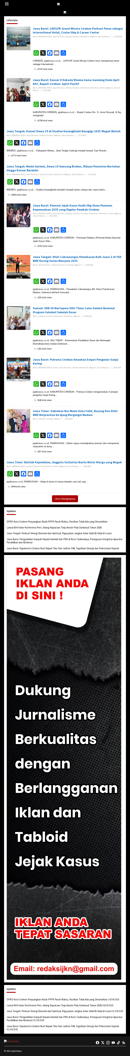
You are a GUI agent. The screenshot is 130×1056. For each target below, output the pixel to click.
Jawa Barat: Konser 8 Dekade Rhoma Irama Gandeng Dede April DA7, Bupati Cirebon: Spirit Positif (76, 82)
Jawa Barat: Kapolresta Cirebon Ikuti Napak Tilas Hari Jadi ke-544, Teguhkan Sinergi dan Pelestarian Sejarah (63, 548)
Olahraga (84, 213)
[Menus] (6, 4)
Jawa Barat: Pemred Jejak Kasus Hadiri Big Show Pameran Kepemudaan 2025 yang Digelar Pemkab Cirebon (72, 207)
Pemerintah (85, 88)
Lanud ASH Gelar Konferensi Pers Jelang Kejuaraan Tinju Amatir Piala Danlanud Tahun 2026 (54, 527)
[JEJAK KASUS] (65, 4)
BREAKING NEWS (45, 36)
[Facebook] (97, 1042)
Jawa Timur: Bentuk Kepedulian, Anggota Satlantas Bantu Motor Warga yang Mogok (64, 462)
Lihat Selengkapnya (65, 498)
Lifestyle (68, 36)
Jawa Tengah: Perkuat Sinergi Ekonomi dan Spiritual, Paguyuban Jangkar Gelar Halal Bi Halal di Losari (59, 533)
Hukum (55, 367)
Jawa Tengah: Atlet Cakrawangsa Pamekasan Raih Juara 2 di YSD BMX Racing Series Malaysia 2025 (77, 259)
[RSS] (124, 1042)
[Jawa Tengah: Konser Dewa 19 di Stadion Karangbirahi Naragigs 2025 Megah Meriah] (107, 150)
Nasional (76, 36)
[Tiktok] (118, 1042)
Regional (93, 36)
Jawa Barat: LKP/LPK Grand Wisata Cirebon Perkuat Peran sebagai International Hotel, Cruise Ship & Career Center (78, 30)
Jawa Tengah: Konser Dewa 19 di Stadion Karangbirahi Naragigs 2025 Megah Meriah (64, 131)
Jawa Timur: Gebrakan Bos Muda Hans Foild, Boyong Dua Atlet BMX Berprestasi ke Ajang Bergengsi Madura (75, 413)
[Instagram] (108, 1042)
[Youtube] (113, 1042)
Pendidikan (84, 36)
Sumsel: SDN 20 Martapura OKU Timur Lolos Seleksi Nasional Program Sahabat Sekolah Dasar (74, 310)
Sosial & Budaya (104, 36)
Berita (35, 36)
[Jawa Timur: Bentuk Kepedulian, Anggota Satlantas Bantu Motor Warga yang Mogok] (88, 481)
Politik (102, 88)
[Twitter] (103, 1042)
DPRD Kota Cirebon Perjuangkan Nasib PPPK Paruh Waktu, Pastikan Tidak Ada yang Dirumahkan (57, 521)
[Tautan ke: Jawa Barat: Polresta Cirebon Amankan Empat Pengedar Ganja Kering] (18, 369)
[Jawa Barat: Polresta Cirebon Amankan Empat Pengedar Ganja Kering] (56, 395)
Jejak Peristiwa (58, 36)
